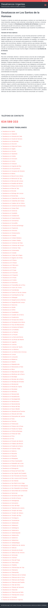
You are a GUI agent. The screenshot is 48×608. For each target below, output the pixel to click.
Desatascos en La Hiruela (9, 334)
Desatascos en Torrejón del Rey (11, 515)
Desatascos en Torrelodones (10, 520)
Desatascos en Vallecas (9, 547)
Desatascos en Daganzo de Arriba (12, 258)
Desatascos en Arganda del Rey (11, 166)
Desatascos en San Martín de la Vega (13, 483)
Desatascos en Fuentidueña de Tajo (13, 295)
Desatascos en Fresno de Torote (12, 287)
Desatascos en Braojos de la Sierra (12, 186)
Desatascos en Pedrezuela (10, 424)
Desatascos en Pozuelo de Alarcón (12, 441)
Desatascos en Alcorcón (9, 144)
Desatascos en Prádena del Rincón (12, 443)
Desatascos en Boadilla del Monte (12, 183)
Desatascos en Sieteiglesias (10, 500)
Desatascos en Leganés (9, 342)
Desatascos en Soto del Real (10, 505)
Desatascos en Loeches (9, 344)
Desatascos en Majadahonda (10, 364)
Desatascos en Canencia (9, 210)
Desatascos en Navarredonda (11, 404)
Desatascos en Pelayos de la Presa (12, 426)
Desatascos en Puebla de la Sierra (12, 446)
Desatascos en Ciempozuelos (11, 233)
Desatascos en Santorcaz (9, 493)
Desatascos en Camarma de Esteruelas (13, 206)
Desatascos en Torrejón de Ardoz (12, 510)
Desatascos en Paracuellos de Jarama (13, 416)
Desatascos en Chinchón (9, 230)
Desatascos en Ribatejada (10, 458)
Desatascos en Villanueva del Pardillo (13, 582)
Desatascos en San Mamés (10, 481)
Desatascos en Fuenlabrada (10, 290)
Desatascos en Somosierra (10, 503)
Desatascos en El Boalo (9, 267)
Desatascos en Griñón (8, 310)
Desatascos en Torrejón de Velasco (12, 513)
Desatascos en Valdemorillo (10, 535)
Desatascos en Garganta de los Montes (14, 300)
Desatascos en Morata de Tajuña (12, 386)
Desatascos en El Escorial (10, 272)
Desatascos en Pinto (8, 436)
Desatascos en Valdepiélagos (11, 542)
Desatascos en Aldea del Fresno (12, 146)
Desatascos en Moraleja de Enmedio (13, 381)
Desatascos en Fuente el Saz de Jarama (14, 292)
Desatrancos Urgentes (13, 4)
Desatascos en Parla (8, 419)
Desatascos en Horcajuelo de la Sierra (13, 322)
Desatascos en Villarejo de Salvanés (13, 587)
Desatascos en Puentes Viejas (11, 448)
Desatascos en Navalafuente (10, 396)
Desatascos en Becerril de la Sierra (12, 176)
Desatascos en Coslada (9, 253)
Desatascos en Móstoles (9, 391)
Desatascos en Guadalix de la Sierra (13, 315)
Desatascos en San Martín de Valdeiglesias (15, 485)
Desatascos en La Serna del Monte (12, 337)
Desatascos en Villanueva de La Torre (13, 577)
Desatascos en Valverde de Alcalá (12, 550)
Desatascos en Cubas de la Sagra (12, 255)
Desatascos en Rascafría (9, 453)
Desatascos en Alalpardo (9, 134)
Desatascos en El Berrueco (10, 265)
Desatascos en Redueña (9, 456)
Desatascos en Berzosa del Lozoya (12, 181)
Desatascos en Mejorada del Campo (13, 372)
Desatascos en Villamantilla (10, 572)
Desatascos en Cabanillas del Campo (13, 201)
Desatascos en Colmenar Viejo (11, 248)
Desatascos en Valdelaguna (10, 528)
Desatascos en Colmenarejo (10, 250)
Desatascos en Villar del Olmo (11, 585)
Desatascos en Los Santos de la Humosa (14, 352)
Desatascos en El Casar (9, 270)
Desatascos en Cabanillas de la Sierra (13, 198)
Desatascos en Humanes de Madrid (12, 327)
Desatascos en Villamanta (10, 570)
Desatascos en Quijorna (9, 451)
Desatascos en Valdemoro (10, 538)
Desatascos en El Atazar (9, 262)
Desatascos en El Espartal (10, 275)
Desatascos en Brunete (9, 191)
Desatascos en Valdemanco (10, 530)
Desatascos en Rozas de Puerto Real (13, 471)
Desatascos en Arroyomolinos (11, 168)
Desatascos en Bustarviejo (10, 196)
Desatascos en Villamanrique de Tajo (13, 567)
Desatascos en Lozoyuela (10, 357)
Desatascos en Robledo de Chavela (12, 466)
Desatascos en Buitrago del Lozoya (12, 193)
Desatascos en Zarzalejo (9, 597)
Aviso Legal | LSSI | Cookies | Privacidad (13, 605)
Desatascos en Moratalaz (9, 389)
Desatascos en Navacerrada (10, 394)
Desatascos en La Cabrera (10, 332)
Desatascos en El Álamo (9, 260)
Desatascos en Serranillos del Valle (12, 495)
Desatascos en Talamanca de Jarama (13, 508)
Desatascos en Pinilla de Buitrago (12, 431)
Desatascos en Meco (8, 369)
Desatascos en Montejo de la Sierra (12, 379)
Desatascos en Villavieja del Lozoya (13, 594)
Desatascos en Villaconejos (10, 562)
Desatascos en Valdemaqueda (11, 533)
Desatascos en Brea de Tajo (10, 188)
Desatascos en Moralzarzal (10, 384)
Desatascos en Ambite (9, 156)
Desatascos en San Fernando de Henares (14, 476)
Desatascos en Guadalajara (10, 312)
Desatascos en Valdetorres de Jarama (13, 545)
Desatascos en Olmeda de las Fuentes (13, 411)
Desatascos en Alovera (9, 151)
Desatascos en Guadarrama (10, 317)
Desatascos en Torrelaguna (10, 518)
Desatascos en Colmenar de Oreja (12, 243)
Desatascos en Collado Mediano (12, 238)
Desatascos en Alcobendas (10, 141)
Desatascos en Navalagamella (11, 399)
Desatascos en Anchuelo (9, 158)
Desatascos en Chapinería (10, 228)
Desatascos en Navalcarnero (10, 401)
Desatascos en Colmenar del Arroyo (13, 245)
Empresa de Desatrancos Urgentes (12, 599)
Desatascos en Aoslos (8, 161)
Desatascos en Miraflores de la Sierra (13, 374)
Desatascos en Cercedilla (9, 223)
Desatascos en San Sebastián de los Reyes (15, 488)
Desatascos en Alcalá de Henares (12, 139)
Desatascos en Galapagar (9, 297)
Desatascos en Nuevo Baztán (11, 409)
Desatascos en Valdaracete (10, 523)
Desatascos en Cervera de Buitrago (12, 225)
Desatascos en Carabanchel (10, 215)
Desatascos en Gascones (9, 305)
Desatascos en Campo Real (10, 208)
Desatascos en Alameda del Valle (12, 136)
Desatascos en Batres (8, 173)
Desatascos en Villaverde (9, 590)
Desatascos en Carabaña (9, 213)
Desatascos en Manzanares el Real (12, 367)
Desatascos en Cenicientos (10, 220)
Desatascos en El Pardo (9, 277)
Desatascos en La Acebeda (10, 329)
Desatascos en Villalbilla (9, 565)
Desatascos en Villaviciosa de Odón (13, 592)
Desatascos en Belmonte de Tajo (12, 178)
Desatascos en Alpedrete (9, 153)
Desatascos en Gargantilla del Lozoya (13, 302)
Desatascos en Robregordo (10, 468)
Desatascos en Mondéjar (9, 376)
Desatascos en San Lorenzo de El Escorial (14, 478)
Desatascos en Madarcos (9, 359)
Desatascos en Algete (8, 149)
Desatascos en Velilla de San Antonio (13, 552)
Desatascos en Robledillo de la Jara (12, 463)
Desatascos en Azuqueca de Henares (13, 171)
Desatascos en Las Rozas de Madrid (13, 339)
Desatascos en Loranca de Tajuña (12, 347)
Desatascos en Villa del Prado (11, 560)
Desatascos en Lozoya (9, 354)
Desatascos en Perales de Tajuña (12, 428)
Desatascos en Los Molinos (10, 349)
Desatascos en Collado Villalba (11, 240)
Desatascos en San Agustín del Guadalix (14, 473)
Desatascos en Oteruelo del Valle (12, 414)
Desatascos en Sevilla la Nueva (11, 498)
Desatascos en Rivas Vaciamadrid (12, 461)
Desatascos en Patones (9, 421)
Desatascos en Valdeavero (10, 525)
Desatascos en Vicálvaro (9, 557)
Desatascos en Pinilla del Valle (11, 433)
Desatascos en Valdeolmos (10, 540)
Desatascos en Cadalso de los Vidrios (13, 203)
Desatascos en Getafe (9, 307)
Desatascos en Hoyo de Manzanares (13, 324)
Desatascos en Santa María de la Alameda (14, 490)
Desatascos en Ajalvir (8, 131)
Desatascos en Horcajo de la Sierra (12, 319)
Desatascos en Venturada (10, 555)
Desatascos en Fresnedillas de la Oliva (13, 285)
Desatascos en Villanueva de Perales (13, 580)
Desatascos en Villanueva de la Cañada (14, 575)
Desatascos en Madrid (9, 362)
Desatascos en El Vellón (9, 280)
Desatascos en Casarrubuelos (11, 218)
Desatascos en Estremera (9, 282)
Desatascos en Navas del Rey (11, 406)
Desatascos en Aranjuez (9, 163)
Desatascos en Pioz (8, 438)
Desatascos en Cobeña (9, 235)
